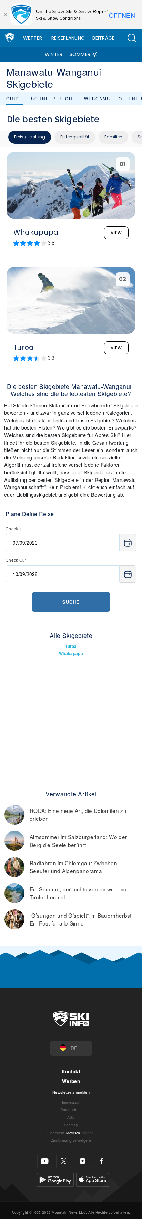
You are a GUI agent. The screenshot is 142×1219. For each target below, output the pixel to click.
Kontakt (71, 1071)
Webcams (97, 98)
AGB (71, 1117)
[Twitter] (63, 1161)
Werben (71, 1081)
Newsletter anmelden (71, 1092)
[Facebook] (101, 1161)
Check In (14, 528)
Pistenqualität (74, 137)
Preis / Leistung (29, 137)
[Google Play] (55, 1178)
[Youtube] (44, 1161)
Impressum (71, 1102)
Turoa (71, 646)
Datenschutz (71, 1109)
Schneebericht (53, 98)
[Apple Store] (92, 1178)
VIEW (116, 233)
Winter (54, 54)
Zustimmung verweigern (71, 1140)
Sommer (80, 54)
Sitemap (71, 1124)
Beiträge (103, 37)
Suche (71, 602)
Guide (14, 98)
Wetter (32, 37)
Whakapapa (71, 654)
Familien (113, 137)
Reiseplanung (68, 37)
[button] (131, 38)
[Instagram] (82, 1161)
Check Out (16, 560)
